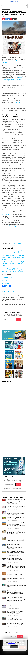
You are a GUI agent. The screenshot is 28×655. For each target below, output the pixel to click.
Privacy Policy (11, 643)
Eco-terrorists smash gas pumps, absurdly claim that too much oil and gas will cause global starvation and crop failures (16, 599)
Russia (3, 299)
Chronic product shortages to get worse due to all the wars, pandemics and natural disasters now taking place (16, 592)
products (21, 297)
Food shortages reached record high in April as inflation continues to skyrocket (16, 507)
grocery (8, 297)
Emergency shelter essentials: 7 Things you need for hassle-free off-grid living (16, 518)
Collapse (16, 294)
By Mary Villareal (15, 535)
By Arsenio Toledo (15, 503)
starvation (8, 299)
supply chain (15, 299)
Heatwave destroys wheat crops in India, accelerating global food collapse (16, 573)
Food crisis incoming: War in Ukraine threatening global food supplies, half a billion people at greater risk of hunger (12, 270)
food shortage (17, 295)
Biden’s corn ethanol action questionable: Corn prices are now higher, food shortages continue (15, 546)
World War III (5, 301)
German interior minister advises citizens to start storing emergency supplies (16, 512)
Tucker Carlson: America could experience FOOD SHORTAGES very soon (16, 606)
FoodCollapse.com (6, 214)
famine (21, 294)
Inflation (13, 297)
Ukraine (21, 299)
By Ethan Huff (14, 509)
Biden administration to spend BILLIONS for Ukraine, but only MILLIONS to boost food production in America (16, 532)
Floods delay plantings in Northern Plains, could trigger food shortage (15, 618)
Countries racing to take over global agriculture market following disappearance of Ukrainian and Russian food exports (16, 524)
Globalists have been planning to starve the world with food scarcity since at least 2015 (16, 501)
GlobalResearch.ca (7, 277)
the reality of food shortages (9, 226)
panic (17, 297)
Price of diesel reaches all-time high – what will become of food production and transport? (16, 585)
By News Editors (15, 562)
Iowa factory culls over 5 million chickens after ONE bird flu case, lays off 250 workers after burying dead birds (16, 539)
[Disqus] (14, 401)
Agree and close (14, 646)
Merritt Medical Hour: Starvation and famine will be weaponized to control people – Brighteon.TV (15, 553)
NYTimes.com (5, 280)
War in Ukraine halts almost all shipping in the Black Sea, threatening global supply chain (13, 263)
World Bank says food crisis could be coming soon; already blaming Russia (15, 624)
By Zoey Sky (14, 520)
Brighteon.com (12, 245)
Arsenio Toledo (12, 16)
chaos (12, 294)
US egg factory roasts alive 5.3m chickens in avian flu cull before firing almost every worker (15, 559)
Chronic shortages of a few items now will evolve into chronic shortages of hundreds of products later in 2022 (15, 612)
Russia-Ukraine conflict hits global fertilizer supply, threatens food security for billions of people (14, 257)
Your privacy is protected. (8, 323)
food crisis (9, 295)
